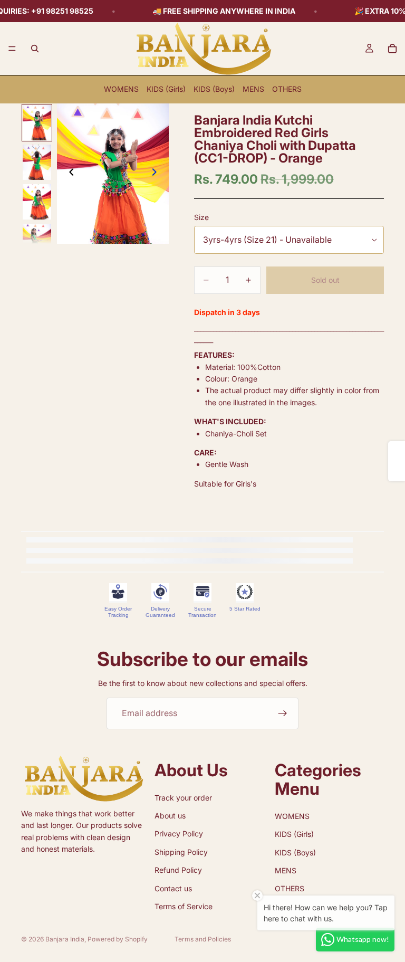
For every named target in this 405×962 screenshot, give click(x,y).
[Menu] (12, 48)
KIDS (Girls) (166, 88)
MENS (253, 88)
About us (170, 815)
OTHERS (287, 88)
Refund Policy (178, 869)
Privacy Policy (179, 833)
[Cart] (392, 48)
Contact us (173, 887)
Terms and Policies (203, 939)
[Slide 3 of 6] (37, 202)
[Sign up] (283, 713)
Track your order (183, 797)
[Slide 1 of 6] (37, 122)
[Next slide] (157, 173)
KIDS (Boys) (214, 88)
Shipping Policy (181, 851)
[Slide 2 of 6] (37, 162)
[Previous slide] (68, 173)
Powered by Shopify (118, 939)
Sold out (325, 279)
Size (201, 217)
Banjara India (64, 939)
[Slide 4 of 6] (37, 241)
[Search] (34, 48)
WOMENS (121, 88)
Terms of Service (184, 906)
